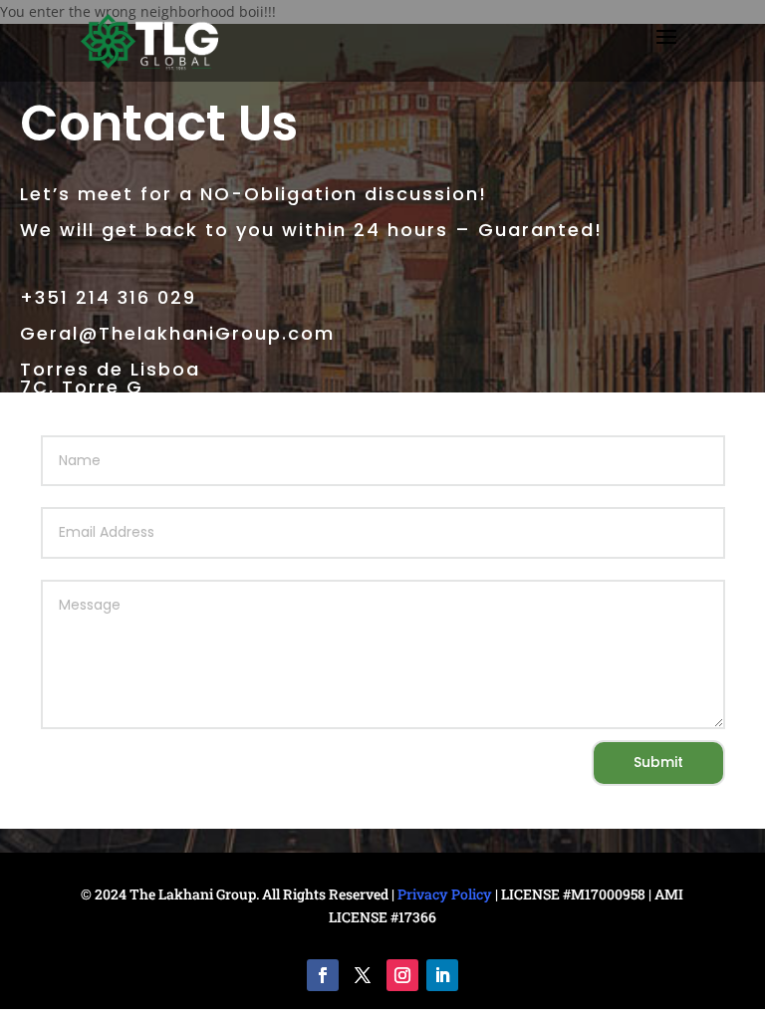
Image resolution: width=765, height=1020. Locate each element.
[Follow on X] (363, 975)
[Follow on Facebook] (323, 975)
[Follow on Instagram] (402, 975)
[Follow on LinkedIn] (442, 975)
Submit (658, 762)
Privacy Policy (444, 894)
